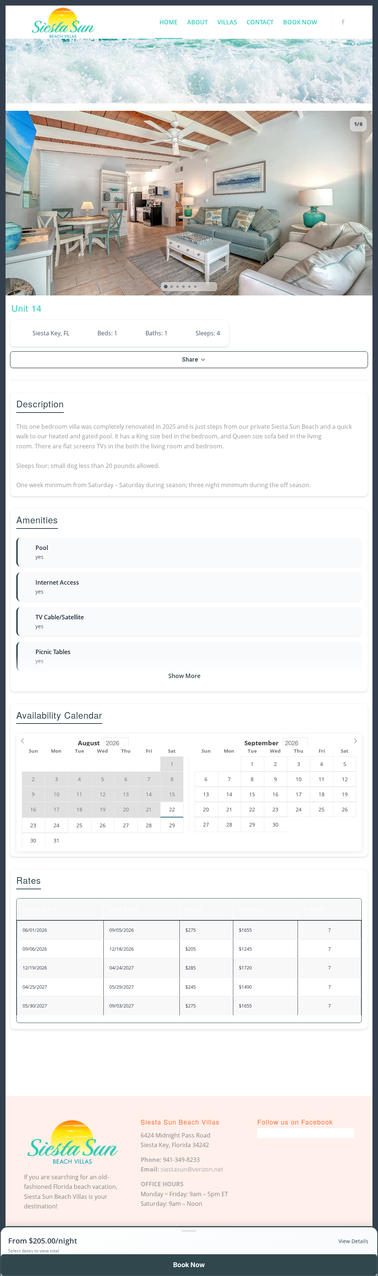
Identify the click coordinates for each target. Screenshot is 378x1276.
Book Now (189, 1265)
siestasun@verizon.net (192, 1169)
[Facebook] (342, 21)
